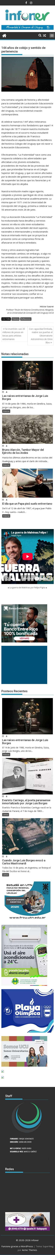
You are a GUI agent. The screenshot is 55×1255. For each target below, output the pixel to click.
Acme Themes (29, 1249)
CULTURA (6, 319)
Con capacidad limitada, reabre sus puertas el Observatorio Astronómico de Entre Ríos (41, 335)
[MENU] (52, 35)
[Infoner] (4, 35)
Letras (5, 814)
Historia (15, 319)
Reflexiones (26, 319)
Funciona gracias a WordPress (17, 1246)
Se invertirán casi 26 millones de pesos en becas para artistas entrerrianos (13, 334)
